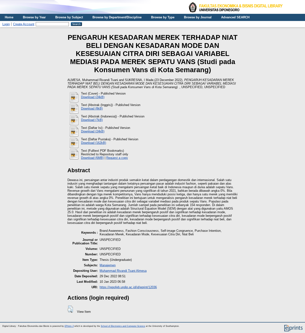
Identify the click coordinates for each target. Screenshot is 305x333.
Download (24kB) (92, 97)
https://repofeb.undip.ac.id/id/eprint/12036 (128, 287)
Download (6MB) (92, 158)
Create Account (23, 24)
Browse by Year (34, 17)
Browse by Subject (69, 17)
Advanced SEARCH (235, 17)
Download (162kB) (93, 143)
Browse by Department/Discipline (117, 17)
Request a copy (117, 158)
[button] (70, 309)
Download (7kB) (92, 120)
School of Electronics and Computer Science (123, 326)
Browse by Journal (198, 17)
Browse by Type (162, 17)
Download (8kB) (92, 108)
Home (9, 17)
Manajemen (108, 265)
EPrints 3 (69, 326)
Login (6, 24)
